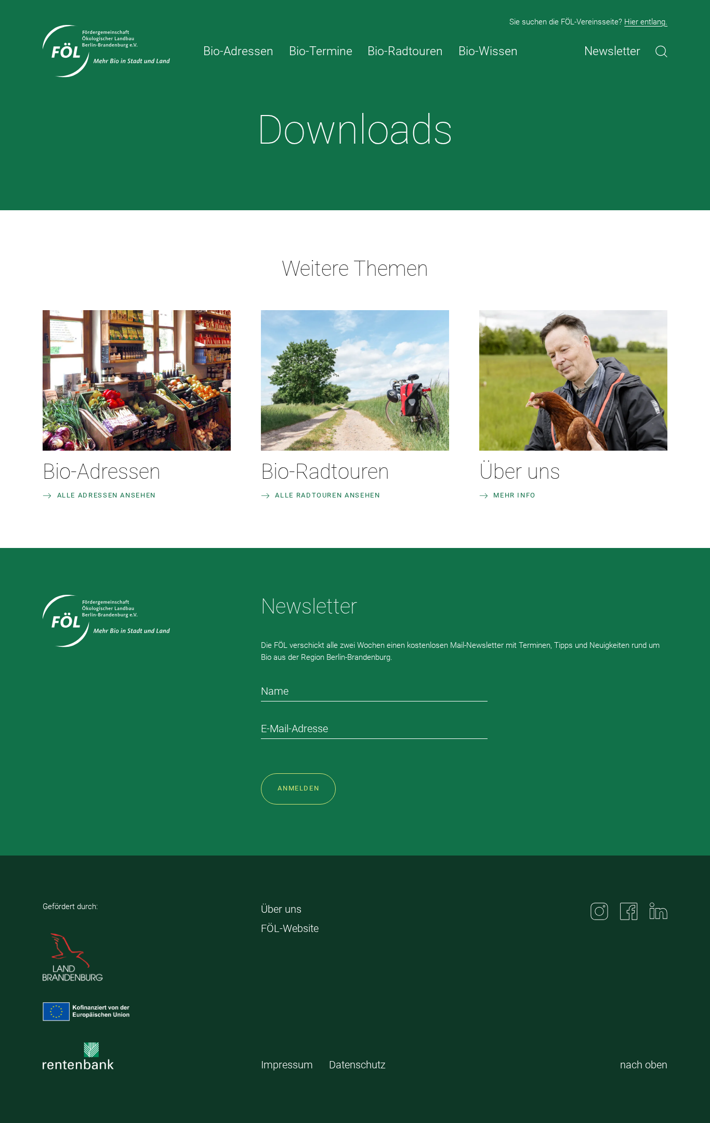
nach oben (643, 1064)
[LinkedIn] (658, 910)
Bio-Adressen (102, 472)
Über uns (519, 472)
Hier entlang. (645, 22)
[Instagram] (599, 911)
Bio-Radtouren (325, 472)
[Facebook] (629, 911)
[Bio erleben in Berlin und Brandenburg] (106, 51)
